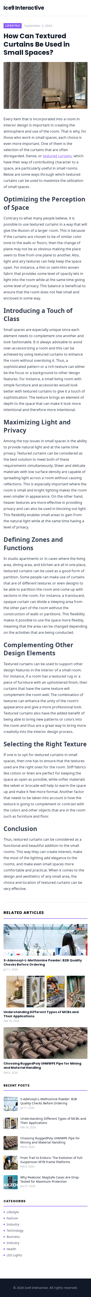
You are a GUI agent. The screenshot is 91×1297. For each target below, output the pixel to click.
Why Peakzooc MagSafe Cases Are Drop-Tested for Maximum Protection (50, 1179)
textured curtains (57, 155)
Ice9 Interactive (24, 7)
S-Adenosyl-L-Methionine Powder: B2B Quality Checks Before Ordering (43, 962)
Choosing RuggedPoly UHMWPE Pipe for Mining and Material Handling (42, 1065)
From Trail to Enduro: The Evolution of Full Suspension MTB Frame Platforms (51, 1160)
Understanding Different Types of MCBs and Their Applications (41, 1014)
